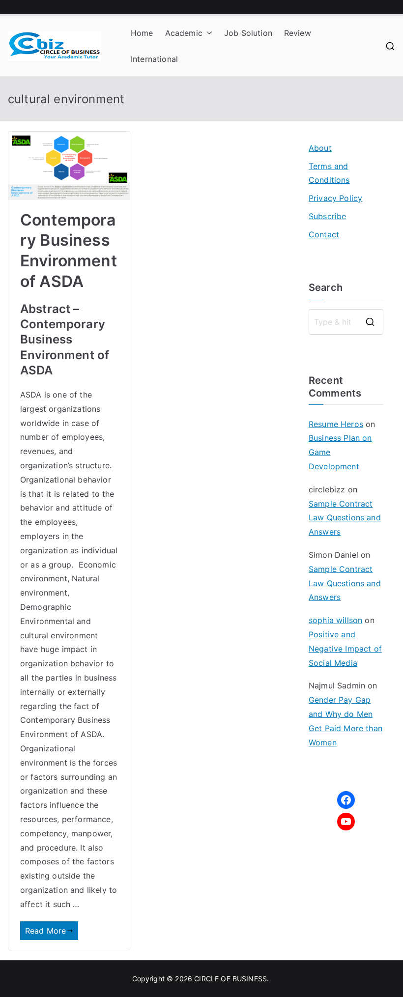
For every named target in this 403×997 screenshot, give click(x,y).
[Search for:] (346, 322)
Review (297, 33)
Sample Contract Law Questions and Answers (345, 518)
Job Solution (248, 33)
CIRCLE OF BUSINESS (230, 978)
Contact (324, 234)
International (154, 59)
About (320, 148)
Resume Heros (336, 424)
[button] (207, 33)
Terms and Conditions (329, 173)
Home (142, 33)
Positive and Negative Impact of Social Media (345, 648)
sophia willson (335, 620)
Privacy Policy (335, 198)
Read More (45, 931)
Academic (183, 33)
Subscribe (327, 216)
